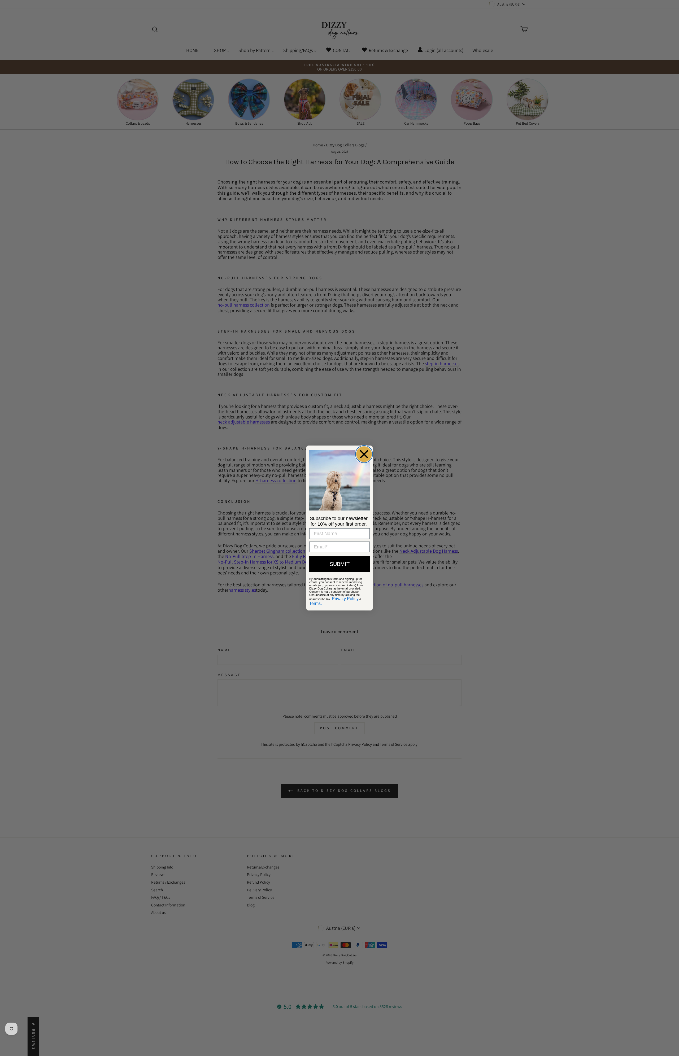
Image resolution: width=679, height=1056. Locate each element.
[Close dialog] (364, 454)
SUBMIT (340, 564)
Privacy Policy (345, 598)
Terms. (315, 603)
